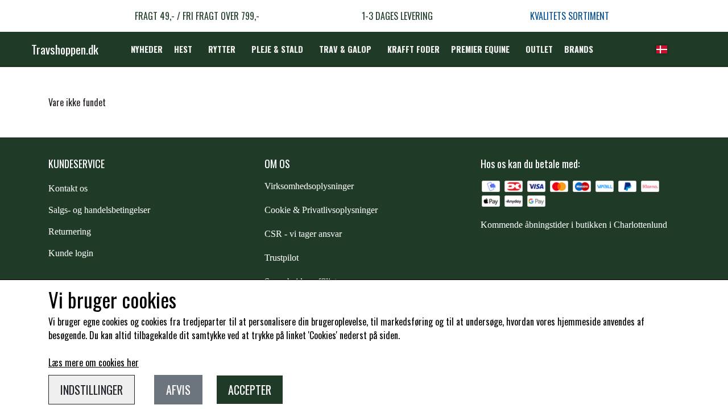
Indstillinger (91, 389)
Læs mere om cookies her (93, 362)
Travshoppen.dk (64, 49)
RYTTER (221, 49)
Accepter (249, 389)
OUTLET (539, 49)
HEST (183, 49)
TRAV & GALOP (345, 49)
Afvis (178, 389)
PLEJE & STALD (277, 49)
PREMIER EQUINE (480, 49)
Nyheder (147, 49)
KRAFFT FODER (413, 49)
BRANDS (578, 49)
